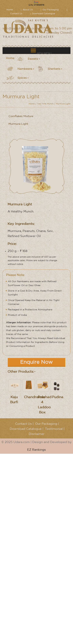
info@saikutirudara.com (20, 28)
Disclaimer (36, 434)
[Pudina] (56, 385)
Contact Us (16, 14)
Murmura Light (18, 124)
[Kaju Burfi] (14, 385)
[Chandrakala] (28, 385)
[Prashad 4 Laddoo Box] (42, 385)
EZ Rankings (36, 449)
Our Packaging (50, 10)
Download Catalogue (43, 14)
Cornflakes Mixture (20, 116)
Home (9, 10)
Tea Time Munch (45, 104)
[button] (44, 53)
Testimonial (54, 429)
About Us (28, 10)
